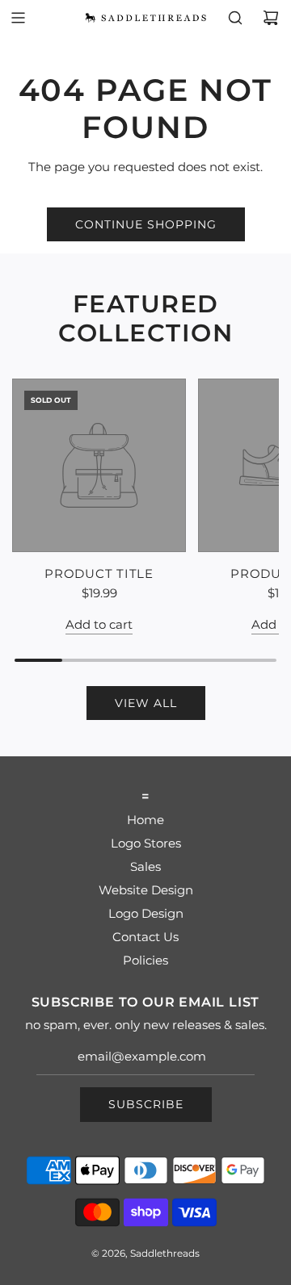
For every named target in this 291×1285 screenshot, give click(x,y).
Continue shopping (146, 224)
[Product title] (99, 465)
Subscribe (145, 1104)
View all (146, 703)
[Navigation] (18, 18)
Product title (99, 573)
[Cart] (271, 18)
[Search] (235, 18)
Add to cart (99, 624)
